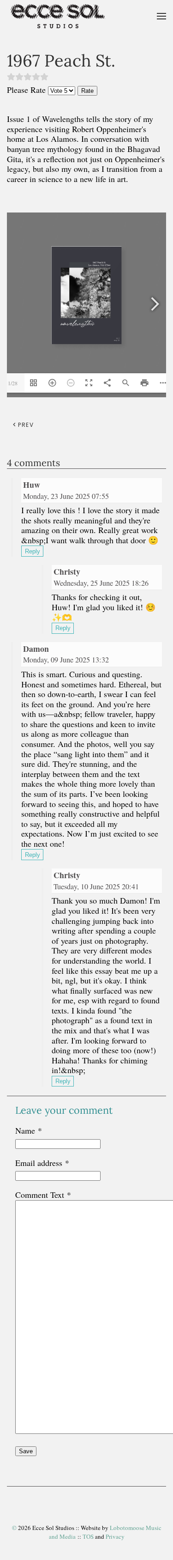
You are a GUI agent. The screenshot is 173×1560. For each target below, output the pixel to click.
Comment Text (43, 1194)
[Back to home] (58, 16)
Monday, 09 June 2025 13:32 (66, 660)
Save (26, 1451)
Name (28, 1130)
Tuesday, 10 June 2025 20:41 (96, 886)
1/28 (13, 383)
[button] (161, 16)
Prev (26, 425)
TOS (88, 1536)
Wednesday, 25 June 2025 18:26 (101, 583)
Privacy (115, 1536)
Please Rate (26, 89)
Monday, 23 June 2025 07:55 (66, 496)
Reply (32, 551)
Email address (42, 1162)
